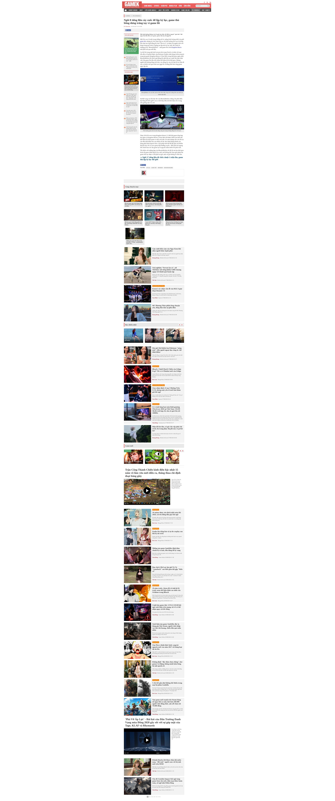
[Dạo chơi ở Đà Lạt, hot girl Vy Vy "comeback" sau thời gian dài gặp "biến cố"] (137, 574)
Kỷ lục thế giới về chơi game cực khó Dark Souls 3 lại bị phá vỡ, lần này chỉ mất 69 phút (131, 66)
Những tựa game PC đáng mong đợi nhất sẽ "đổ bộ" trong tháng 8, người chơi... (134, 242)
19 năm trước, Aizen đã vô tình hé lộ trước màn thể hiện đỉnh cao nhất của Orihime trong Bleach (166, 590)
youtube (207, 2)
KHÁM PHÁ (164, 5)
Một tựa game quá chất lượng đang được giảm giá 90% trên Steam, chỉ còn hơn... (133, 205)
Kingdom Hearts (176, 47)
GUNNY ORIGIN (133, 10)
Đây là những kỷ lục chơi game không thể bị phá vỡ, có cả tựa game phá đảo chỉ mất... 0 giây (131, 59)
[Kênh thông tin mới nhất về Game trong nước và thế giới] (132, 4)
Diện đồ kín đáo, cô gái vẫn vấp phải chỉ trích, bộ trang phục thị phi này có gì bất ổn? (167, 429)
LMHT (141, 10)
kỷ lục (148, 167)
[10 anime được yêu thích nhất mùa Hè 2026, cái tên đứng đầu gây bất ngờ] (137, 517)
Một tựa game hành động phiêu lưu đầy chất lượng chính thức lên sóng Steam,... (133, 223)
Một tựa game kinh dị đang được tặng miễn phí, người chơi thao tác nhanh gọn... (174, 205)
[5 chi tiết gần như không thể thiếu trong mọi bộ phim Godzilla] (137, 688)
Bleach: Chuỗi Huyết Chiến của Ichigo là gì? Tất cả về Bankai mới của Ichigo (166, 370)
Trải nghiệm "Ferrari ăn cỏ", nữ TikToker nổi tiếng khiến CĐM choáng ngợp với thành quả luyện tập (166, 270)
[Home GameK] (125, 10)
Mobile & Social (164, 258)
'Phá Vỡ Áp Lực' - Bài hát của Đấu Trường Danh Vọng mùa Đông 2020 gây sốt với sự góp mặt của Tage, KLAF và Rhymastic (153, 722)
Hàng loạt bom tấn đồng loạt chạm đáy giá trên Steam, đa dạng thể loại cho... (174, 223)
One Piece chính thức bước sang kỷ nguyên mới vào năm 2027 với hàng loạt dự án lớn (167, 647)
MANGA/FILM (173, 5)
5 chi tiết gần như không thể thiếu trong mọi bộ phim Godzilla (167, 684)
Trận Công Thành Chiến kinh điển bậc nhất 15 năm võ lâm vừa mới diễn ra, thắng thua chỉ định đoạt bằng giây (152, 472)
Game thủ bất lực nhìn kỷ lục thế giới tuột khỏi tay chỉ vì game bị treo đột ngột (131, 50)
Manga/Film (161, 379)
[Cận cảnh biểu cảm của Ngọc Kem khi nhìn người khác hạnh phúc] (137, 256)
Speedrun (160, 167)
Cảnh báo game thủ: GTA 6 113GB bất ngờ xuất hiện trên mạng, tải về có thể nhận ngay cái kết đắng (166, 607)
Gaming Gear (162, 422)
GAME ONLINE (186, 10)
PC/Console (136, 15)
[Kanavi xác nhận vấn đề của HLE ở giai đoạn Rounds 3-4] (137, 293)
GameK (128, 15)
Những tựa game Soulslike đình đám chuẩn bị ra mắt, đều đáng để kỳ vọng (166, 549)
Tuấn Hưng (155, 422)
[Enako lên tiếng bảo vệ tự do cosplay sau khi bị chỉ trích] (137, 536)
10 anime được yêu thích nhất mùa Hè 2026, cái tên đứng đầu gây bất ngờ (166, 513)
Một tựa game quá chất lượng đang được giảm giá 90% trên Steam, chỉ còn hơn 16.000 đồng (131, 87)
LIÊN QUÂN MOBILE (150, 10)
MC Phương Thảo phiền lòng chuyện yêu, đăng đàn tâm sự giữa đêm (166, 306)
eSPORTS (156, 5)
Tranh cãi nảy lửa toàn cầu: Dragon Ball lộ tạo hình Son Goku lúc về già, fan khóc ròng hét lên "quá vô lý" (131, 129)
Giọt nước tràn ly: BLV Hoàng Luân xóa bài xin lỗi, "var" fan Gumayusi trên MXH (131, 112)
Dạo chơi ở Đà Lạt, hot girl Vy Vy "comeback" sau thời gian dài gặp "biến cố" (167, 569)
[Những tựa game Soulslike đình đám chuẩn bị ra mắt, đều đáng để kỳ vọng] (137, 555)
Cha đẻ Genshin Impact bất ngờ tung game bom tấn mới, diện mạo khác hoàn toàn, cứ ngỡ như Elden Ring (167, 781)
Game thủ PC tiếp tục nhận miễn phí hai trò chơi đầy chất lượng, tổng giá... (153, 223)
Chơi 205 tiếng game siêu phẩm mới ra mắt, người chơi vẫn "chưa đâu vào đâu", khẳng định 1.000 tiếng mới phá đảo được (131, 96)
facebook (204, 2)
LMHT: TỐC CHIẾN (163, 10)
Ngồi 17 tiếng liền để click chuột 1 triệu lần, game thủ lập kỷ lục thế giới (161, 158)
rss (210, 2)
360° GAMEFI (206, 10)
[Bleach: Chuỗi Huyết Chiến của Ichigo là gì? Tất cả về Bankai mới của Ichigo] (137, 374)
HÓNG (180, 5)
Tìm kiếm (208, 6)
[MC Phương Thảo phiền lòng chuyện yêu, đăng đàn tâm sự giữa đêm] (137, 312)
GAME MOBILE (148, 5)
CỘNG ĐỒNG (187, 5)
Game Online (162, 557)
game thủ (143, 41)
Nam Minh (155, 297)
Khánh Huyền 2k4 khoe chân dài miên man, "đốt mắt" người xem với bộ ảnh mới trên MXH (166, 762)
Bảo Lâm (154, 379)
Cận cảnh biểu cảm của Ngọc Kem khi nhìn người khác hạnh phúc (166, 250)
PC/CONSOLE (196, 10)
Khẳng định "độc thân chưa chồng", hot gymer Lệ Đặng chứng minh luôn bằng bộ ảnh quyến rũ (167, 664)
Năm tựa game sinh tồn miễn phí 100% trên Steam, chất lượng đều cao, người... (153, 205)
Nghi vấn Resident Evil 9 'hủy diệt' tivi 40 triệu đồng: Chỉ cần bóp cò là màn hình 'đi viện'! (131, 104)
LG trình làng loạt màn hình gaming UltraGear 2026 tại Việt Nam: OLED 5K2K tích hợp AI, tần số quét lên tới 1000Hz (166, 410)
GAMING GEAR (175, 10)
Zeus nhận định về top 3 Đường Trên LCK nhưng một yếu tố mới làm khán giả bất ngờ (166, 390)
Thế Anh (154, 280)
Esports (160, 297)
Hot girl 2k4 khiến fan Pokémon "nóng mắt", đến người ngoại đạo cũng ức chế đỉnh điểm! (167, 350)
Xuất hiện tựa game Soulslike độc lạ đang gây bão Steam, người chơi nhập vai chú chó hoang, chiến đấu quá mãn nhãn (166, 627)
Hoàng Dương (155, 258)
